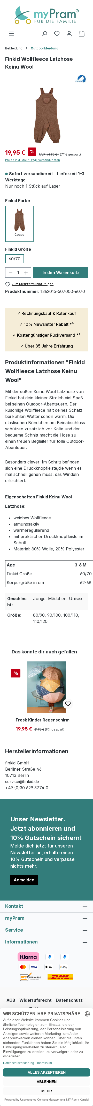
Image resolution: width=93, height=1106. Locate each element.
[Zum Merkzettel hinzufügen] (68, 704)
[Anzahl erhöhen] (26, 272)
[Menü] (11, 33)
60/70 (14, 258)
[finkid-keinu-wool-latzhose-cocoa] (46, 114)
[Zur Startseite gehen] (46, 15)
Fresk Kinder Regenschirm (42, 719)
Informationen (21, 942)
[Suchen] (44, 33)
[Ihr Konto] (69, 33)
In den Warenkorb (61, 272)
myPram (15, 918)
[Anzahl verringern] (10, 272)
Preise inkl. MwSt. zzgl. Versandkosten (32, 160)
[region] (46, 114)
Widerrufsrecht (35, 1000)
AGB (10, 1000)
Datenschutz (69, 1000)
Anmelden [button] (24, 879)
